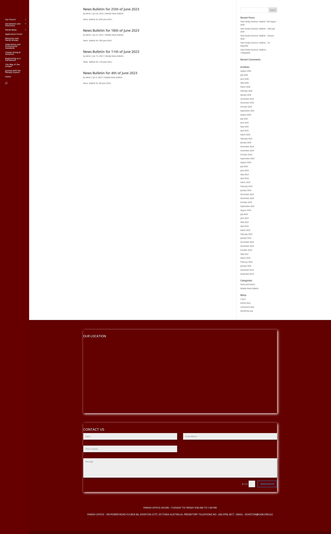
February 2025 (246, 138)
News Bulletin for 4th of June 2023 (110, 73)
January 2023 (245, 238)
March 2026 (245, 87)
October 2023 (246, 202)
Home (8, 77)
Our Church (10, 19)
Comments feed (247, 307)
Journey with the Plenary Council (13, 72)
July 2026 (244, 75)
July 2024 (244, 166)
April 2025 (244, 130)
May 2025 (244, 126)
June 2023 (244, 218)
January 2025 (245, 142)
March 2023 (245, 230)
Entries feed (245, 303)
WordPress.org (246, 311)
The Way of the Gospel (12, 65)
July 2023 (244, 214)
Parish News (11, 30)
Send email (267, 484)
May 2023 (244, 222)
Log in (243, 299)
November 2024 (247, 150)
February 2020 (246, 262)
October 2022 (246, 250)
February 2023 (246, 234)
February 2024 (246, 186)
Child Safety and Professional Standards (12, 46)
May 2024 (244, 174)
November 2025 (247, 102)
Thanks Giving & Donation (12, 53)
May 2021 (244, 254)
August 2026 (245, 71)
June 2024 (244, 170)
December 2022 (247, 242)
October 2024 (246, 154)
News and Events (247, 284)
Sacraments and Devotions (12, 25)
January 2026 (245, 95)
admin (88, 13)
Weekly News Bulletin (114, 13)
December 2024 (247, 146)
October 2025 (246, 106)
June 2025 (244, 122)
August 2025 (245, 114)
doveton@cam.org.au (259, 514)
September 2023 (247, 206)
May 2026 (244, 83)
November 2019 (247, 274)
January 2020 (245, 266)
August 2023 (245, 210)
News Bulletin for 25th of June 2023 (111, 9)
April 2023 (244, 226)
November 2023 (247, 198)
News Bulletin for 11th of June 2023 (111, 51)
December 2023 (247, 194)
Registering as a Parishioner (13, 59)
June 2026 (244, 79)
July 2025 (244, 118)
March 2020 (245, 258)
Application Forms (13, 34)
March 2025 (245, 134)
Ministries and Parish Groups (11, 39)
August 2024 (245, 162)
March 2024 (245, 182)
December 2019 (247, 270)
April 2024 (244, 178)
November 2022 (247, 246)
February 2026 (246, 91)
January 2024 (245, 190)
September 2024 (247, 158)
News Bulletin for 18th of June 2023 (111, 30)
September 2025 (247, 110)
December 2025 (247, 99)
